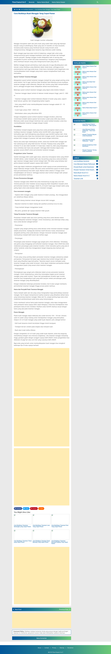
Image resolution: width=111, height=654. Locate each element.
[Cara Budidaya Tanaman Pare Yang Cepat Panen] (60, 519)
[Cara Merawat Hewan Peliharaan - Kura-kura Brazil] (78, 131)
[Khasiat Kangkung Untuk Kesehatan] (78, 146)
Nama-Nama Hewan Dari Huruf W (89, 87)
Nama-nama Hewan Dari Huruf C (89, 72)
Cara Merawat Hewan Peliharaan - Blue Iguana (89, 124)
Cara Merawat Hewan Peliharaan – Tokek (88, 140)
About (39, 647)
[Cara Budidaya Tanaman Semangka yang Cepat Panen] (23, 519)
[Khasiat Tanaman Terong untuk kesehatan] (78, 151)
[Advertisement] (41, 360)
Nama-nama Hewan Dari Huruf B (89, 98)
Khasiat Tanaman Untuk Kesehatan (85, 170)
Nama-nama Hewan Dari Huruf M (89, 92)
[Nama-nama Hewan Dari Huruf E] (78, 78)
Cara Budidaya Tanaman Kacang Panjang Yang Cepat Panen (59, 542)
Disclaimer (70, 647)
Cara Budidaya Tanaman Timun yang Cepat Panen (23, 541)
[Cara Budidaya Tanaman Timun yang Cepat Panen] (23, 535)
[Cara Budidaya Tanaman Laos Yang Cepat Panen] (42, 519)
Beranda (31, 2)
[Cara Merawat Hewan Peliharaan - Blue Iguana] (78, 125)
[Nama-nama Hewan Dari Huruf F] (78, 104)
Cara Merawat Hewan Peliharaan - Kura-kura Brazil (88, 131)
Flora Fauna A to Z (19, 2)
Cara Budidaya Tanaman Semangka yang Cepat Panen (22, 526)
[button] (41, 508)
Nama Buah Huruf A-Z (81, 173)
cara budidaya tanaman (81, 161)
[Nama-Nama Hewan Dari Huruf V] (78, 114)
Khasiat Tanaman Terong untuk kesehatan (89, 150)
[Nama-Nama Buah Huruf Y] (78, 109)
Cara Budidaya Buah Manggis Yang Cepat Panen (34, 13)
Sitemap (61, 647)
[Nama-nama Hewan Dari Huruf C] (78, 73)
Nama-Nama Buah (43, 2)
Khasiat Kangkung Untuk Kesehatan (89, 145)
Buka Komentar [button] (42, 638)
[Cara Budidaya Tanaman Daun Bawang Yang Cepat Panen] (42, 535)
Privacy (54, 647)
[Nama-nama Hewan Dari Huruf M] (78, 93)
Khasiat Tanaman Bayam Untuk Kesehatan (89, 135)
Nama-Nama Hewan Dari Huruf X (89, 67)
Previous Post (63, 609)
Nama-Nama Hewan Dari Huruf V (89, 113)
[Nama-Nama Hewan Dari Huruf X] (78, 68)
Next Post (18, 609)
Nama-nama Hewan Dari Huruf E (89, 77)
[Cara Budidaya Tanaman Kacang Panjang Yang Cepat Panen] (60, 535)
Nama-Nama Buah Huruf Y (89, 107)
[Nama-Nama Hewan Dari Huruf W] (78, 88)
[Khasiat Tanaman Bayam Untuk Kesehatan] (78, 136)
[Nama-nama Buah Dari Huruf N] (78, 83)
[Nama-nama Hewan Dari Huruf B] (78, 99)
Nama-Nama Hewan (58, 2)
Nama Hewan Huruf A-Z (81, 175)
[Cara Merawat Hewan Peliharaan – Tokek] (78, 141)
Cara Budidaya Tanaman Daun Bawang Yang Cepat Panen (41, 541)
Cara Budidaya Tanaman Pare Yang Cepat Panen (59, 526)
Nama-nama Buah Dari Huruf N (88, 82)
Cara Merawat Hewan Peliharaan (84, 164)
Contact (46, 647)
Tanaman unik (78, 178)
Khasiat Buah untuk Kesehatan (84, 167)
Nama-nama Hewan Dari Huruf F (89, 103)
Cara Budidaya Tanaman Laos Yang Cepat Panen (41, 526)
